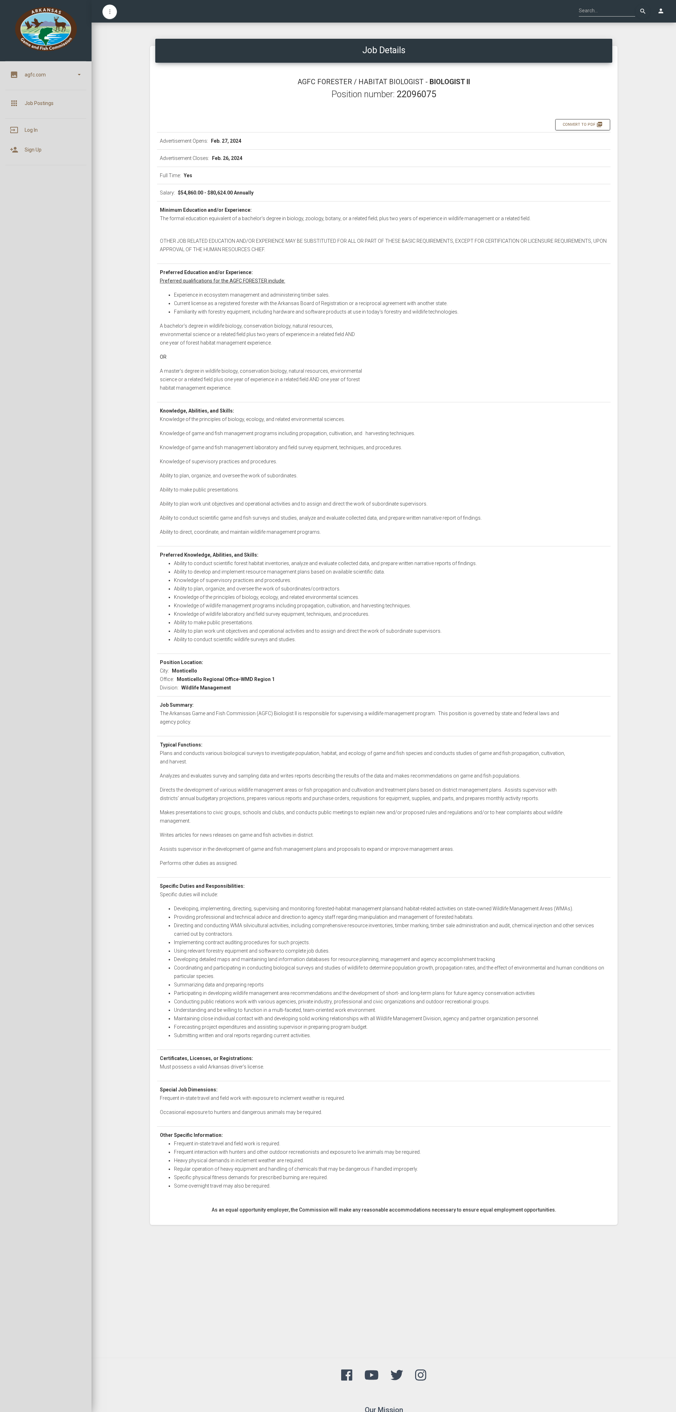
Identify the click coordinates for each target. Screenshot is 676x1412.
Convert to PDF (583, 124)
